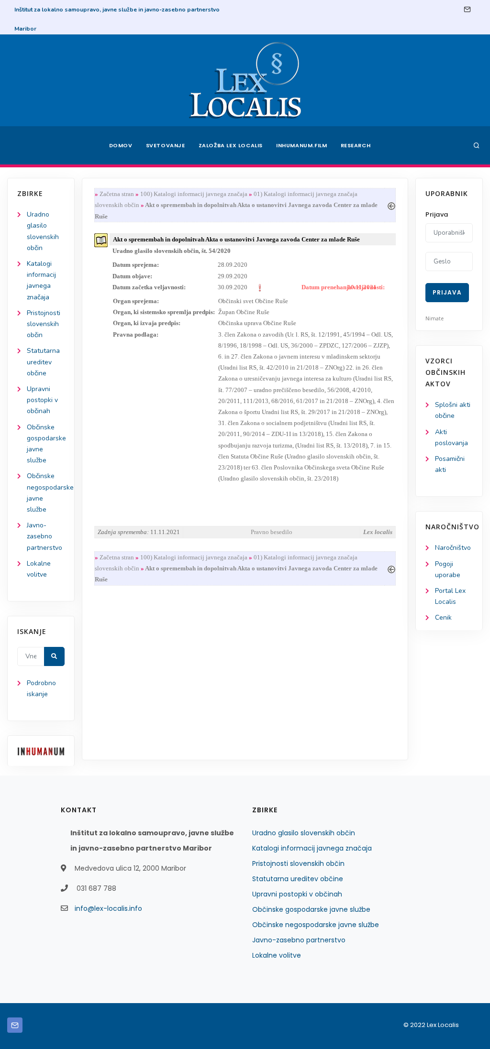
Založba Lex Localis (231, 145)
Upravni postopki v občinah (42, 399)
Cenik (443, 617)
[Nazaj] (391, 204)
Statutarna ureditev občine (43, 361)
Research (356, 145)
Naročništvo (453, 547)
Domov (121, 145)
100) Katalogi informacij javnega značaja (193, 193)
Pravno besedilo (271, 531)
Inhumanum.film (301, 145)
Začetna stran (117, 193)
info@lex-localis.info (108, 908)
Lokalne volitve (276, 955)
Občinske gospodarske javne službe (311, 909)
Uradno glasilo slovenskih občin (303, 833)
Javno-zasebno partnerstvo (44, 536)
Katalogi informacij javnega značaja (312, 848)
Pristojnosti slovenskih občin (43, 323)
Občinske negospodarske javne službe (315, 924)
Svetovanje (165, 145)
